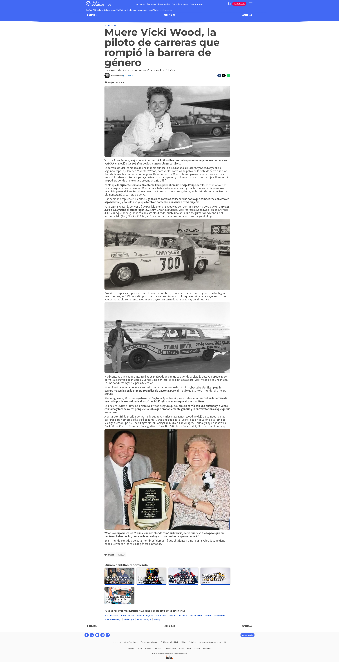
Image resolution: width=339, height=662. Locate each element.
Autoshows (161, 615)
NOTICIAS (92, 15)
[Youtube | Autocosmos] (97, 635)
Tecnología (129, 619)
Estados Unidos (170, 648)
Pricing (183, 642)
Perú (189, 648)
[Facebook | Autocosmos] (86, 635)
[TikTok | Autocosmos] (108, 635)
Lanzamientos (196, 615)
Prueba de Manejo (112, 619)
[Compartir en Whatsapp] (228, 75)
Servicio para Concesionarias (210, 642)
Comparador (196, 4)
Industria (183, 615)
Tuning (157, 619)
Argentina (131, 648)
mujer (111, 82)
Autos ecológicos (145, 615)
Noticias (151, 4)
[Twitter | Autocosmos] (92, 635)
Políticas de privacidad (169, 642)
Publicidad (193, 642)
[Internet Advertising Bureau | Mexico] (169, 657)
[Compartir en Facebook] (219, 75)
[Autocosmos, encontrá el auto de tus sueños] (98, 4)
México (181, 648)
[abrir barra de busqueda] (229, 3)
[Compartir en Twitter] (224, 75)
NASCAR (119, 82)
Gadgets (172, 615)
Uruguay (197, 648)
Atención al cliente (131, 642)
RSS (225, 642)
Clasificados (164, 4)
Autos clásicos (127, 615)
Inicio (88, 10)
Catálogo (140, 4)
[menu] (250, 4)
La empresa (117, 642)
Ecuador (158, 648)
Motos (208, 615)
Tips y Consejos (144, 619)
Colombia (148, 648)
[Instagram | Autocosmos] (102, 635)
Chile (140, 648)
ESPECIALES (169, 15)
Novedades (110, 25)
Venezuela (207, 648)
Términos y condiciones (149, 642)
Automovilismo (111, 615)
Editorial (96, 10)
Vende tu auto (239, 4)
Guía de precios (180, 4)
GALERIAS (247, 15)
